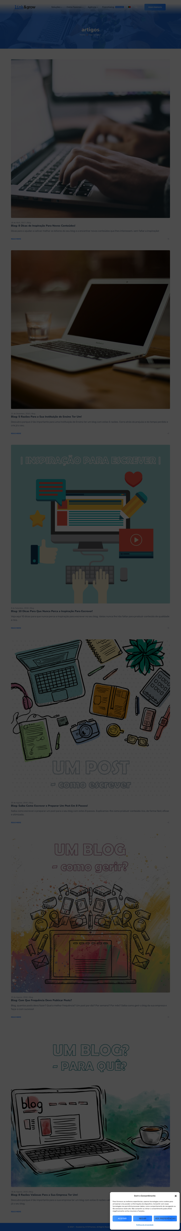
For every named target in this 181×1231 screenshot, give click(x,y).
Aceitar (122, 1218)
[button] (175, 1196)
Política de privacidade (144, 1225)
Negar (142, 1218)
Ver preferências (165, 1218)
